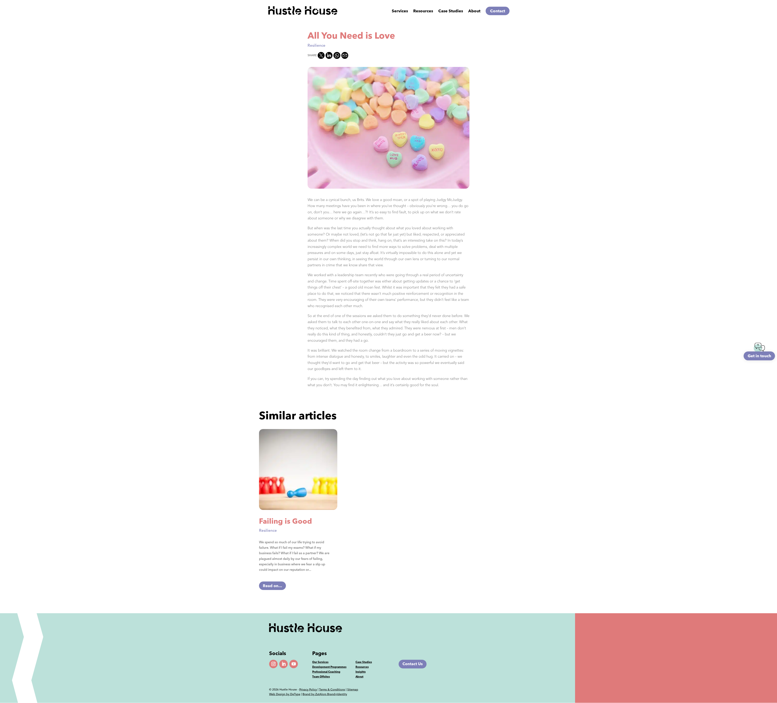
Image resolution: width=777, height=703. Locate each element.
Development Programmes (329, 666)
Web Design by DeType (284, 694)
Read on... (272, 585)
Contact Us (412, 664)
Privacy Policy (308, 689)
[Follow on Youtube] (293, 664)
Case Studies (450, 11)
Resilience (316, 45)
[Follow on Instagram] (273, 664)
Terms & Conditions (332, 689)
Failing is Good (285, 521)
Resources (362, 666)
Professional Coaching (326, 671)
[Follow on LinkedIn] (283, 664)
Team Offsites (321, 676)
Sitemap (352, 689)
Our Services (320, 662)
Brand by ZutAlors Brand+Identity (325, 694)
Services (400, 11)
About (474, 11)
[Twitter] (321, 55)
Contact (497, 10)
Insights (361, 671)
